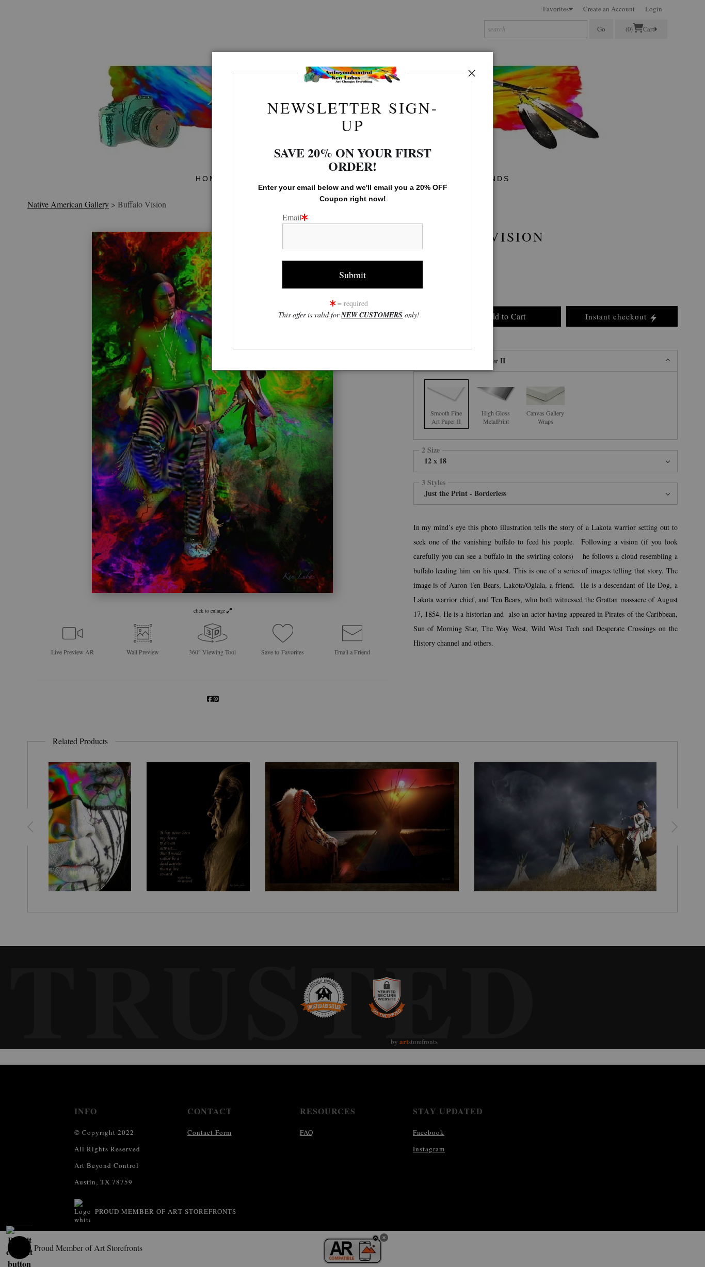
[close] (471, 73)
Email (291, 217)
